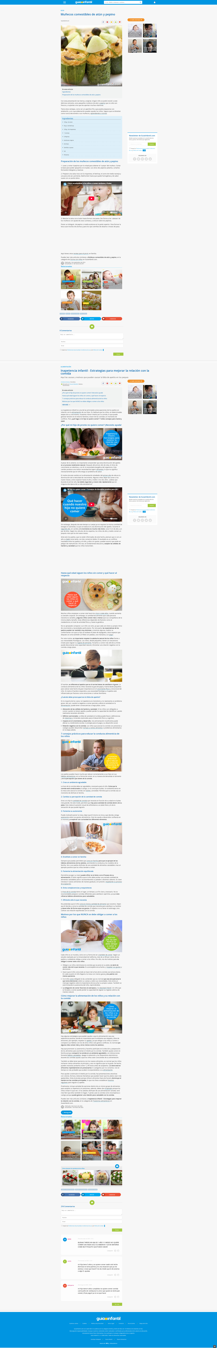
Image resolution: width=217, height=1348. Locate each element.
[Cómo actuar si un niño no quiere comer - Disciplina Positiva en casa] (112, 1139)
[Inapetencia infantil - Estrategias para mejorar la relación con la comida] (71, 288)
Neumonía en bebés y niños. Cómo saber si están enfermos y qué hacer (149, 33)
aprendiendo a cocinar (99, 113)
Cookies (84, 1323)
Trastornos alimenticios (68, 281)
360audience (113, 1343)
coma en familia (92, 861)
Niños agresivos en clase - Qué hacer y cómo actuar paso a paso (150, 49)
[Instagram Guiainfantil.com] (142, 159)
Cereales (62, 313)
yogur (111, 635)
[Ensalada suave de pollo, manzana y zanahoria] (91, 310)
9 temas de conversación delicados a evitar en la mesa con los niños (112, 1157)
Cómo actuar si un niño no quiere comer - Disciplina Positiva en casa (111, 1135)
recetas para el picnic (81, 254)
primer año (107, 475)
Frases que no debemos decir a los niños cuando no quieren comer (91, 1135)
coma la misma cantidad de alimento (93, 904)
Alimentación (66, 367)
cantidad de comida (80, 801)
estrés (88, 791)
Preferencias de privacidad (73, 350)
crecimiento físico (103, 689)
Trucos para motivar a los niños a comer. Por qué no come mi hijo (70, 1157)
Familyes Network (96, 1339)
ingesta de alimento (84, 643)
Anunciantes (131, 1323)
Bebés (106, 282)
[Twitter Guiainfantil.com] (146, 159)
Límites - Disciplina (109, 1130)
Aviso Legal (111, 1323)
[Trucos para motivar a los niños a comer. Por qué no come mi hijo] (71, 1160)
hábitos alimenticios (68, 776)
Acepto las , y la (82, 350)
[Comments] (120, 22)
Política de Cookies (97, 350)
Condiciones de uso (86, 350)
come (72, 979)
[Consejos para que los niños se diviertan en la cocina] (91, 288)
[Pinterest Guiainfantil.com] (138, 159)
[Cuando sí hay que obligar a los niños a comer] (71, 1139)
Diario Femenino (121, 1339)
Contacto (121, 1323)
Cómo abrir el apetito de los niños (111, 285)
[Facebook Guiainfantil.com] (134, 159)
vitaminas (68, 718)
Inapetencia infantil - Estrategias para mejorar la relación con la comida (70, 285)
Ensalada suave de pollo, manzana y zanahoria (91, 306)
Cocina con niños (76, 259)
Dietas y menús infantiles (67, 1189)
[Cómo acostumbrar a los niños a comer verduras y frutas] (71, 310)
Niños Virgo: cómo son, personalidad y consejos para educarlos (135, 34)
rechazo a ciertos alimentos (93, 728)
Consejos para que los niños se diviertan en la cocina (90, 285)
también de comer (105, 955)
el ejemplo (108, 1088)
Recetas (68, 313)
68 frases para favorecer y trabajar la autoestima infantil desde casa (135, 48)
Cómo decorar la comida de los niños (73, 1168)
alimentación (76, 412)
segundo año (65, 529)
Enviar (118, 354)
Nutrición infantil (67, 302)
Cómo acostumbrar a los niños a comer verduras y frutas (70, 306)
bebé (68, 539)
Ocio (62, 10)
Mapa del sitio (144, 1323)
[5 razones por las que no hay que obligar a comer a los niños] (91, 1160)
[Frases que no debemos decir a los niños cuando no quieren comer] (91, 1139)
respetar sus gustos (114, 967)
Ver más (117, 1304)
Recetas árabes (75, 313)
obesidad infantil (105, 988)
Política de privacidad (97, 1323)
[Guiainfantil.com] (84, 3)
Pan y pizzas (83, 313)
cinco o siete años (101, 613)
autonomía (65, 817)
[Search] (140, 2)
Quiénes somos (73, 1323)
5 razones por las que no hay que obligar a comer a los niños (91, 1157)
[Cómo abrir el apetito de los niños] (112, 288)
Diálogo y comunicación (110, 1152)
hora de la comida (69, 892)
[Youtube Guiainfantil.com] (150, 159)
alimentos (99, 469)
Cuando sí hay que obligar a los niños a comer (70, 1135)
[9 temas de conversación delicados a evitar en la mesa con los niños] (112, 1160)
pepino (102, 103)
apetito (89, 1041)
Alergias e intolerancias (81, 1189)
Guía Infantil (108, 1339)
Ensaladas (86, 303)
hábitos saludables (74, 1055)
